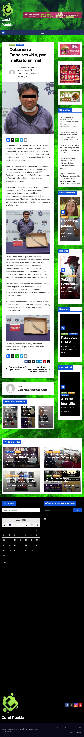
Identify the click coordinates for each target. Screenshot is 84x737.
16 (37, 540)
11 (9, 540)
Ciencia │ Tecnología (75, 732)
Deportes (65, 333)
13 (20, 540)
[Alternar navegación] (42, 32)
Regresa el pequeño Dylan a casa (18, 368)
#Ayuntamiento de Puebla (28, 73)
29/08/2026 (11, 461)
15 (31, 540)
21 (26, 545)
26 (15, 550)
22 (31, 545)
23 (37, 545)
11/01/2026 (67, 407)
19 (15, 545)
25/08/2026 (67, 288)
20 (20, 545)
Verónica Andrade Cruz (29, 67)
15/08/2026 (67, 230)
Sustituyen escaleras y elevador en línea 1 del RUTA (37, 369)
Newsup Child (33, 729)
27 (20, 550)
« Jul (4, 562)
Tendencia (68, 728)
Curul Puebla (13, 717)
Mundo (64, 392)
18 (9, 545)
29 (32, 550)
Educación (73, 333)
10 (4, 540)
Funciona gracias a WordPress (12, 729)
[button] (81, 33)
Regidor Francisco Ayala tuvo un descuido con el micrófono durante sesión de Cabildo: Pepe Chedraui (70, 178)
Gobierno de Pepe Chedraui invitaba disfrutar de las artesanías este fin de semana (69, 163)
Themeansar (8, 731)
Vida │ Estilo (73, 217)
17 (4, 545)
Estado (17, 451)
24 (4, 550)
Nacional (65, 275)
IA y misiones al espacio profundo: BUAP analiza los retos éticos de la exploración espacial (70, 122)
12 (15, 540)
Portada (64, 217)
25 (10, 550)
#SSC (27, 77)
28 (26, 550)
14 (26, 540)
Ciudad (12, 44)
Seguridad (20, 44)
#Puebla (21, 77)
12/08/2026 (67, 346)
